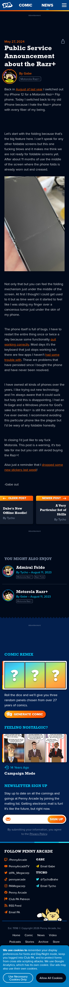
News (41, 935)
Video (53, 935)
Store (56, 942)
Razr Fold (39, 576)
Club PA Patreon (19, 899)
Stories (29, 942)
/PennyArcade (18, 860)
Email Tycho (48, 886)
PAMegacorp (17, 886)
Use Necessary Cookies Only (18, 977)
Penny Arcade (18, 892)
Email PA (14, 912)
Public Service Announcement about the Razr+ (30, 56)
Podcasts (15, 942)
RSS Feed (15, 906)
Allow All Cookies (51, 978)
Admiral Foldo (30, 568)
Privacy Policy (38, 834)
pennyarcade (17, 879)
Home (16, 935)
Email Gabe (47, 866)
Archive (43, 942)
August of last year (29, 89)
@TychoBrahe (49, 879)
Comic (29, 935)
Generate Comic (28, 714)
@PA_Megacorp (19, 873)
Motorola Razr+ (30, 79)
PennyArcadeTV (19, 866)
